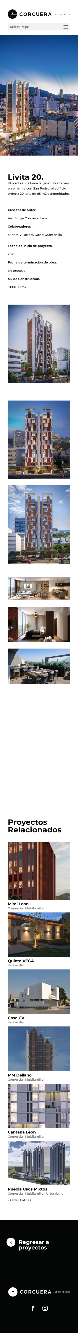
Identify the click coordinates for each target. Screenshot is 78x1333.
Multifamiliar (35, 908)
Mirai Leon (18, 904)
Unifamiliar (16, 965)
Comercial (16, 908)
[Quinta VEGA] (39, 934)
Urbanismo (54, 1194)
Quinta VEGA (21, 961)
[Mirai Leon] (39, 871)
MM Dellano (20, 1075)
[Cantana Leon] (39, 1106)
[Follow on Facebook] (33, 1308)
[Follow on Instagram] (45, 1308)
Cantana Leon (22, 1132)
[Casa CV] (39, 991)
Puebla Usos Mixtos (27, 1189)
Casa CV (16, 1018)
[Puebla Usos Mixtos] (39, 1163)
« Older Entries (19, 1200)
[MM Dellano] (39, 1048)
